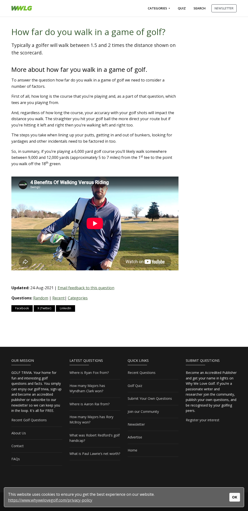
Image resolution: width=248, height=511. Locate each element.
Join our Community (143, 411)
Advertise (135, 437)
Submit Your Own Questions (150, 398)
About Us (18, 433)
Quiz (182, 8)
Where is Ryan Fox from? (89, 372)
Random (40, 298)
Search (200, 8)
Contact (17, 446)
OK (234, 497)
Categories (158, 8)
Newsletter (136, 424)
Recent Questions (141, 372)
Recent (58, 298)
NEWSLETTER (224, 8)
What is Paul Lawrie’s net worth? (95, 453)
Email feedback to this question (86, 287)
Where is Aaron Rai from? (89, 404)
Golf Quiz (135, 385)
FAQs (15, 459)
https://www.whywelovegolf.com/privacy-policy (50, 500)
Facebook (22, 308)
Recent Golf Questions (29, 420)
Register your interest (202, 420)
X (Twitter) (44, 308)
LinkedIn (65, 308)
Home (132, 450)
